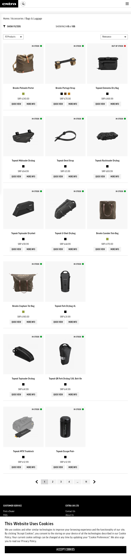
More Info (31, 104)
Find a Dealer (9, 511)
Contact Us (70, 511)
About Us (70, 515)
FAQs (5, 515)
